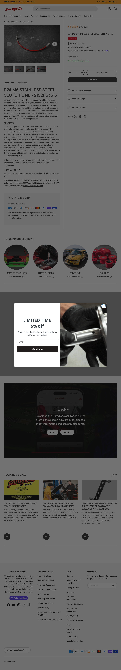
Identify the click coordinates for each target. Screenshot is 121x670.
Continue (37, 349)
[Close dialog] (104, 306)
